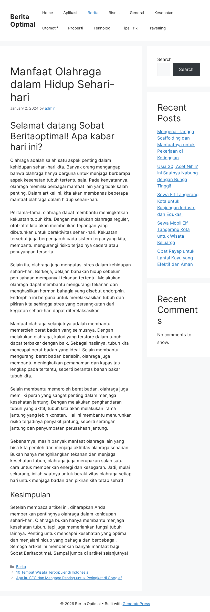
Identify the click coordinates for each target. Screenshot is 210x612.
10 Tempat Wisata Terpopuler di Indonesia (52, 572)
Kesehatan (163, 12)
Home (47, 12)
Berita (93, 12)
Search (164, 59)
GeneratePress (136, 603)
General (137, 12)
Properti (75, 28)
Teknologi (102, 28)
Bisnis (114, 12)
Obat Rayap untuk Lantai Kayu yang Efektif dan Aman (175, 258)
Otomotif (50, 28)
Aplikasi (70, 12)
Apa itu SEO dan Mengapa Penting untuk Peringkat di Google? (69, 578)
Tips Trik (130, 28)
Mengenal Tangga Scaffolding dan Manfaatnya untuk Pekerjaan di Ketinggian (176, 144)
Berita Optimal (22, 20)
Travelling (157, 28)
